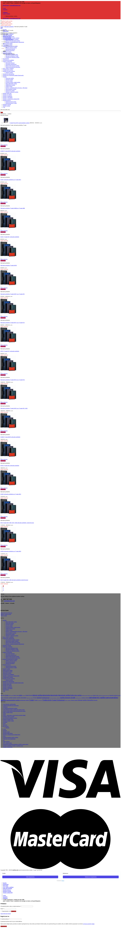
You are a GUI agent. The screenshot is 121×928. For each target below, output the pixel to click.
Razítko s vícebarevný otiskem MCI (11, 99)
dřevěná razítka (84, 695)
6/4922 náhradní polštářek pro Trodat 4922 (11, 494)
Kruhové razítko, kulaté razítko (13, 82)
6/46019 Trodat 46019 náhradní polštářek (10, 151)
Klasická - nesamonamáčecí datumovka (15, 42)
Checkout (5, 707)
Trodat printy (47, 700)
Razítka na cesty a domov (9, 71)
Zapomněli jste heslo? (6, 913)
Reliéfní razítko (6, 106)
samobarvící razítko (97, 697)
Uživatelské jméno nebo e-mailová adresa (11, 906)
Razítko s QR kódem (7, 97)
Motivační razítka (7, 52)
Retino (63, 880)
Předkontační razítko (8, 70)
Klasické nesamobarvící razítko (10, 46)
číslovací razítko (82, 700)
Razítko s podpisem (7, 96)
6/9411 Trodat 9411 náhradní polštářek (10, 237)
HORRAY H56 (100, 695)
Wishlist (7, 727)
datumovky (54, 695)
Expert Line (95, 695)
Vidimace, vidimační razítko (12, 92)
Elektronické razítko (7, 43)
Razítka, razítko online (6, 614)
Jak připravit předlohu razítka (10, 718)
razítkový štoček (85, 697)
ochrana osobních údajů (88, 924)
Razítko (5, 76)
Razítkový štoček (7, 104)
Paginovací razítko (29, 697)
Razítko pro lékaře (7, 94)
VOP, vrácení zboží (7, 743)
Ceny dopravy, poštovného (9, 704)
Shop (4, 736)
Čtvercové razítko (10, 78)
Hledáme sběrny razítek (8, 716)
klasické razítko (113, 695)
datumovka (46, 695)
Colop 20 (23, 695)
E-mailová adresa (5, 919)
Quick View (3, 146)
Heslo (2, 908)
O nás (4, 8)
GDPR (4, 714)
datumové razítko (64, 695)
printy (39, 698)
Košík (4, 723)
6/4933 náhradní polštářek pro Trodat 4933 (11, 551)
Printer (35, 697)
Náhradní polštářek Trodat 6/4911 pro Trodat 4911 (13, 294)
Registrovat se (3, 926)
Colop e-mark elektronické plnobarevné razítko (14, 711)
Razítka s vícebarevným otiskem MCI (11, 734)
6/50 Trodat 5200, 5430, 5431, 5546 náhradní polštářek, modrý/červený (17, 522)
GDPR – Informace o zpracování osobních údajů (14, 715)
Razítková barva (7, 100)
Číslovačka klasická (10, 63)
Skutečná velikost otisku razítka (10, 737)
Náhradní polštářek (7, 35)
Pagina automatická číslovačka (13, 67)
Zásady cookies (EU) (7, 747)
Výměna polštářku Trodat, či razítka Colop (13, 745)
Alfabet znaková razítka (11, 47)
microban (23, 698)
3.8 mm (2, 695)
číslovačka (90, 700)
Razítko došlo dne (7, 93)
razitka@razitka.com (15, 5)
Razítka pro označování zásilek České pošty (13, 75)
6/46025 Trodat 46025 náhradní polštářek (10, 437)
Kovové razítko (9, 81)
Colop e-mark (4, 615)
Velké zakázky (6, 741)
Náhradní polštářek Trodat (12, 56)
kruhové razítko (8, 698)
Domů (2, 26)
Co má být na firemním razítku (10, 708)
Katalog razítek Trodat (8, 721)
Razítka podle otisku (8, 733)
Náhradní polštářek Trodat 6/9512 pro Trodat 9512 (13, 379)
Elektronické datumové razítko (13, 40)
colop (20, 695)
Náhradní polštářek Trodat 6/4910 (9, 265)
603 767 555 (6, 5)
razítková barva (78, 697)
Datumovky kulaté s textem (12, 39)
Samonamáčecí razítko (11, 89)
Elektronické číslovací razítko (12, 65)
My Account (6, 726)
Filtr (1, 112)
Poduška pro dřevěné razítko (12, 57)
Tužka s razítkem (68, 700)
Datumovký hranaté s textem (12, 38)
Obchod (5, 730)
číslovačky (95, 700)
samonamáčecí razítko (13, 700)
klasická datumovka (106, 695)
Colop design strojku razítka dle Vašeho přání (14, 709)
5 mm (10, 695)
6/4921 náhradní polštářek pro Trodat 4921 (11, 179)
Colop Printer (28, 695)
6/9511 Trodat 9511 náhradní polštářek (10, 351)
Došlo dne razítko (76, 695)
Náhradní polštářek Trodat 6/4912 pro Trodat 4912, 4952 (14, 408)
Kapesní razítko (9, 72)
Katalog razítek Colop (8, 719)
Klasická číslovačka (10, 50)
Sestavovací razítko (10, 90)
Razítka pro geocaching (8, 74)
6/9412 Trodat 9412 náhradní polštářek (10, 465)
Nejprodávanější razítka (11, 83)
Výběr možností (4, 155)
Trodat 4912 (40, 700)
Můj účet (5, 725)
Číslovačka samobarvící (11, 64)
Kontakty (5, 9)
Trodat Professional (58, 700)
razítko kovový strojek (67, 698)
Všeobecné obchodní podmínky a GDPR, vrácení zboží (15, 744)
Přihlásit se (14, 911)
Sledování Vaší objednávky (9, 739)
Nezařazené (6, 58)
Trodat (31, 700)
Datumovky (6, 31)
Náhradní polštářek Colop (12, 54)
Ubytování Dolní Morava (6, 613)
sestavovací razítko (24, 700)
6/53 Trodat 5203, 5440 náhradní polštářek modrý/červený (14, 580)
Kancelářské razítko (7, 45)
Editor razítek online (8, 712)
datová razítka (37, 695)
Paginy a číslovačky (7, 61)
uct (3, 740)
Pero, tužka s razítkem (8, 34)
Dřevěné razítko (9, 79)
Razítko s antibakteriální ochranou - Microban (16, 88)
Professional (45, 698)
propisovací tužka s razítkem (55, 697)
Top (4, 107)
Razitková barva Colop (11, 101)
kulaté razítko (16, 698)
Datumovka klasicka (10, 49)
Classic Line (15, 695)
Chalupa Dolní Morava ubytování (11, 705)
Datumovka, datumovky (8, 36)
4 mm (6, 695)
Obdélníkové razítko (10, 85)
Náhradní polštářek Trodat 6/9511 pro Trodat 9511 (13, 322)
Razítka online (6, 732)
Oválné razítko (9, 86)
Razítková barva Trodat (11, 103)
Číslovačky (5, 885)
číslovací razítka (74, 700)
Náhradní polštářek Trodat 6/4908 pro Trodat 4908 (13, 208)
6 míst (12, 695)
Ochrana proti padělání (8, 60)
